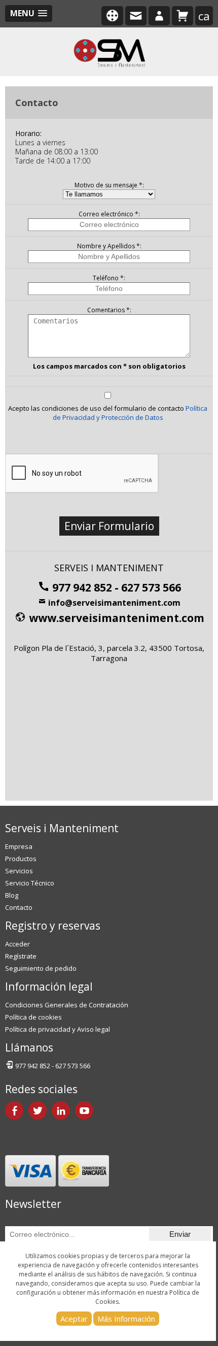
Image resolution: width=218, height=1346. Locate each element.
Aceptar (74, 1319)
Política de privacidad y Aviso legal (57, 1029)
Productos (21, 858)
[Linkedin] (61, 1110)
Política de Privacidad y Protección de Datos (130, 413)
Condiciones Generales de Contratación (66, 1004)
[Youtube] (84, 1110)
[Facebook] (14, 1110)
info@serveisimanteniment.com (113, 602)
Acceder (17, 943)
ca (204, 15)
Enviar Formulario (109, 526)
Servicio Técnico (29, 883)
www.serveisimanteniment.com (115, 618)
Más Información (126, 1319)
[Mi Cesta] (182, 15)
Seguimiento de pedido (41, 968)
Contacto (18, 907)
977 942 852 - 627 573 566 (115, 587)
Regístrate (21, 956)
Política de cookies (33, 1017)
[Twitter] (37, 1110)
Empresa (18, 846)
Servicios (19, 870)
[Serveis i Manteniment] (109, 51)
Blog (11, 895)
